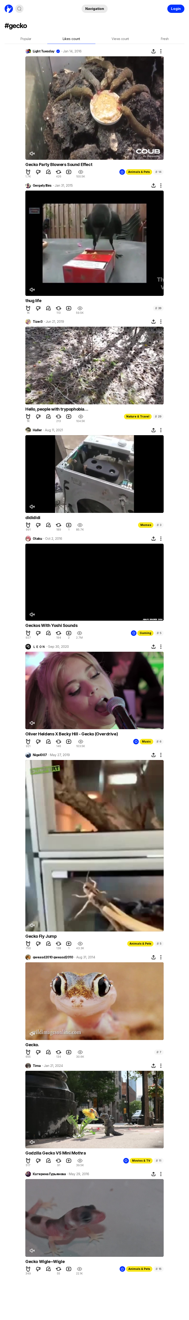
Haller (37, 430)
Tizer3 (38, 321)
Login (176, 8)
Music (146, 741)
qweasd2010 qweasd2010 (53, 957)
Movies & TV (141, 1160)
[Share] (153, 51)
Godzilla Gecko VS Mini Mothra (55, 1153)
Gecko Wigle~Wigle (45, 1261)
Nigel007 (40, 755)
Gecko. (32, 1044)
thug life (33, 300)
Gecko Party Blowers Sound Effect (58, 164)
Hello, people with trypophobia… (56, 409)
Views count (120, 39)
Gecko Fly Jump (40, 936)
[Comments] (48, 172)
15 (158, 1269)
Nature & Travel (137, 416)
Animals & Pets (139, 172)
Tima (37, 1065)
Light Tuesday (43, 51)
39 (158, 308)
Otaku (37, 538)
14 (158, 172)
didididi (32, 517)
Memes (145, 525)
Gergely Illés (42, 185)
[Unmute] (32, 153)
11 (158, 1161)
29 (158, 416)
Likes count (71, 39)
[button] (28, 172)
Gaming (145, 633)
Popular (26, 39)
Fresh (165, 39)
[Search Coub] (19, 9)
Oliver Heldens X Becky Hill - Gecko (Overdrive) (71, 733)
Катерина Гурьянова (49, 1174)
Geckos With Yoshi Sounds (51, 625)
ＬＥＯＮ (39, 646)
